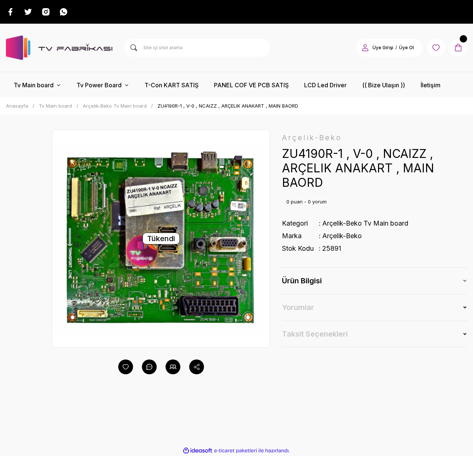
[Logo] (59, 48)
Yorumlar (298, 307)
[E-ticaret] (235, 450)
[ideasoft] (197, 450)
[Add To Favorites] (125, 366)
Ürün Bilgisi (302, 280)
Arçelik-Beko (342, 236)
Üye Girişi (382, 47)
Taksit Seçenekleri (315, 334)
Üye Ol (406, 47)
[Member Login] (365, 47)
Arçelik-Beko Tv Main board (365, 223)
